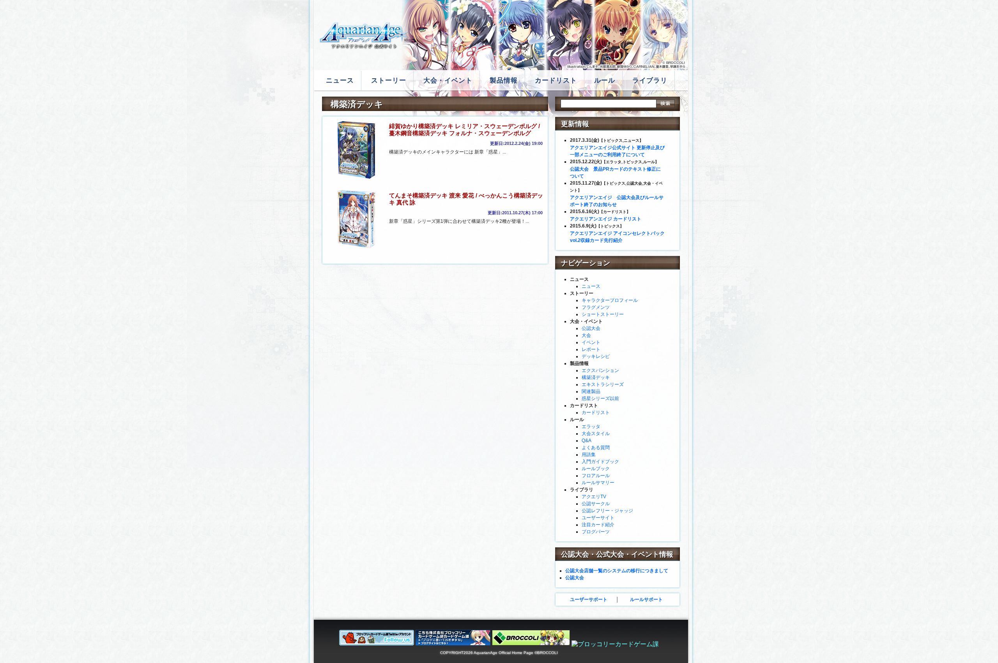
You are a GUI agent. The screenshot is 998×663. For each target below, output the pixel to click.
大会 (586, 335)
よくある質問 (596, 447)
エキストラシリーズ (603, 384)
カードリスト (596, 412)
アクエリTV (594, 496)
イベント (591, 342)
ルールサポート (646, 599)
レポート (591, 349)
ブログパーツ (596, 531)
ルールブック (596, 468)
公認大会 (591, 328)
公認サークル (596, 503)
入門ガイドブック (600, 461)
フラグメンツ (596, 307)
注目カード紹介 (598, 524)
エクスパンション (600, 370)
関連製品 (591, 391)
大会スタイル (596, 433)
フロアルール (596, 475)
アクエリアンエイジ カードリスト (605, 219)
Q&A (586, 440)
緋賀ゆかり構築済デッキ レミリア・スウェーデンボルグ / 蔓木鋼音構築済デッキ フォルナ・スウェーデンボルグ (464, 129)
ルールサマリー (598, 482)
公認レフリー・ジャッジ (607, 510)
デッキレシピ (596, 356)
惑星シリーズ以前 (600, 398)
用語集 (589, 454)
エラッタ (591, 426)
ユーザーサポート (588, 599)
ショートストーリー (603, 314)
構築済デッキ (596, 377)
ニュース (591, 286)
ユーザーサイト (598, 517)
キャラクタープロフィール (610, 300)
